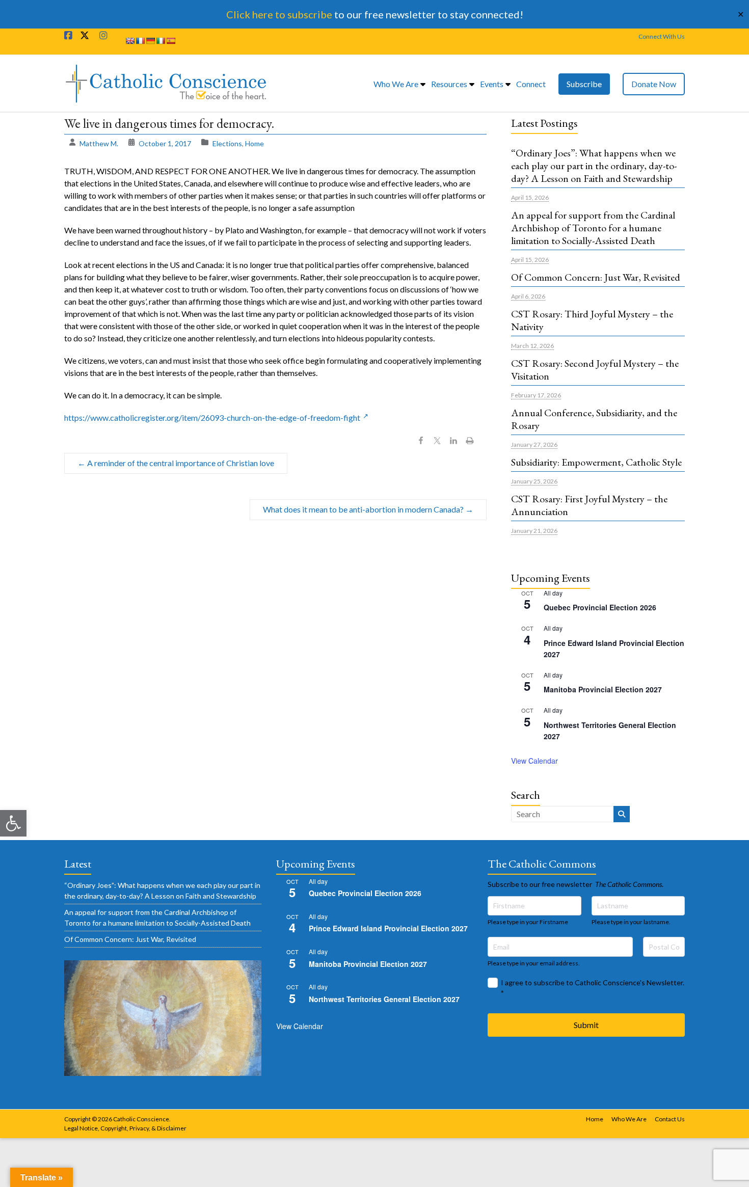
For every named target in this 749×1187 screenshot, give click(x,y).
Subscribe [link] (584, 84)
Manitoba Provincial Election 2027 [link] (603, 689)
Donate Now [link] (653, 84)
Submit (586, 1025)
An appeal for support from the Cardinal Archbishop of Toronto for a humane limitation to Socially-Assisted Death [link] (593, 227)
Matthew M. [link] (98, 143)
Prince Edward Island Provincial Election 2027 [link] (388, 928)
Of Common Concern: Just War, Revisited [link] (595, 277)
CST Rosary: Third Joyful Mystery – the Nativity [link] (592, 320)
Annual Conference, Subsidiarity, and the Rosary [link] (594, 419)
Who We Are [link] (395, 84)
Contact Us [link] (670, 1119)
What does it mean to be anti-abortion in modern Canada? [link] (368, 509)
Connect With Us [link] (661, 36)
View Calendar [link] (534, 761)
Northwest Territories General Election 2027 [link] (384, 999)
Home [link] (254, 143)
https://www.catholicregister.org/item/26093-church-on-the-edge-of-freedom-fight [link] (212, 417)
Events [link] (491, 84)
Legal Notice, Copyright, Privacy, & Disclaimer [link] (125, 1128)
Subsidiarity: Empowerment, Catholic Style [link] (596, 462)
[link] (13, 823)
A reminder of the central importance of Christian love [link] (175, 463)
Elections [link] (227, 143)
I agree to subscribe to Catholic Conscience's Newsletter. (592, 987)
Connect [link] (531, 84)
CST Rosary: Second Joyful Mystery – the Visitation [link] (595, 370)
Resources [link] (449, 84)
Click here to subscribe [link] (279, 14)
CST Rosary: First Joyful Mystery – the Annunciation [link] (589, 505)
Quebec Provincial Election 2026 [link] (600, 607)
